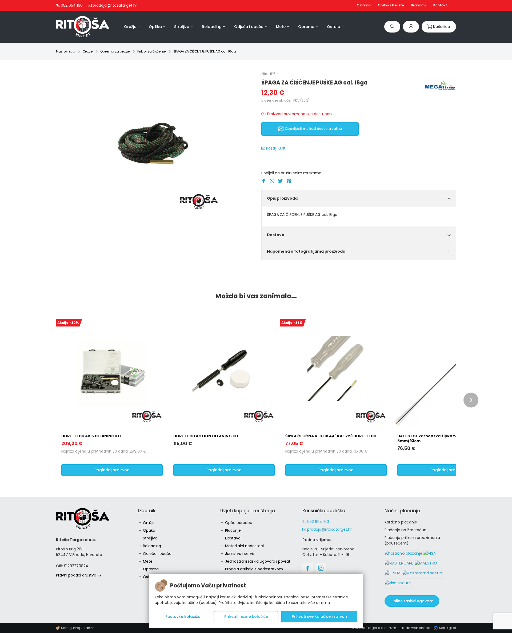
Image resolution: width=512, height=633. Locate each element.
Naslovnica (65, 51)
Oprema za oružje (115, 51)
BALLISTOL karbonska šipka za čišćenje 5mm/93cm (436, 438)
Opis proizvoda (282, 198)
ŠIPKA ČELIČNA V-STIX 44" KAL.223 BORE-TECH (330, 436)
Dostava (275, 234)
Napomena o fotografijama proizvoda (306, 251)
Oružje (88, 51)
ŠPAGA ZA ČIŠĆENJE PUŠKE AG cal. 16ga (204, 51)
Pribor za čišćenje (151, 51)
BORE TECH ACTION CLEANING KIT (206, 436)
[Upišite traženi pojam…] (392, 26)
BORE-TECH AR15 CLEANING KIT (91, 436)
